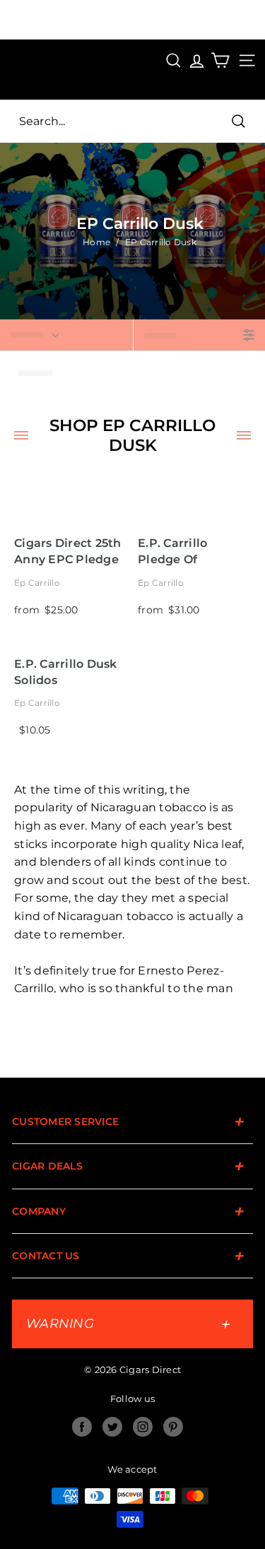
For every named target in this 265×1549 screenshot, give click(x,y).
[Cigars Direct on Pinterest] (173, 1427)
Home (96, 242)
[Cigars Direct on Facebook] (82, 1427)
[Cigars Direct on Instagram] (143, 1427)
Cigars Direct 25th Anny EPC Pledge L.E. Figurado (68, 551)
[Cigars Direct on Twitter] (112, 1427)
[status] (66, 335)
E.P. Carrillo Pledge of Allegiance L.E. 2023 (182, 551)
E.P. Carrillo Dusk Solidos (65, 672)
